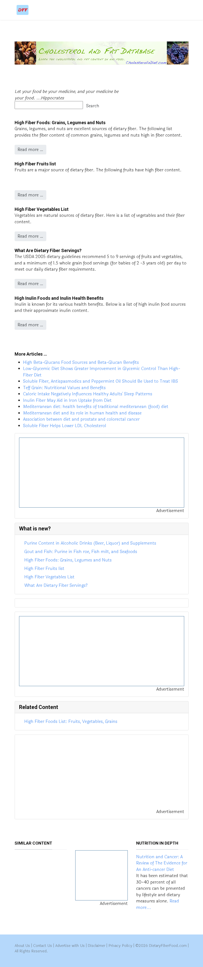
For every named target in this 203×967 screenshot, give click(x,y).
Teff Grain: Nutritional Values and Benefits (64, 387)
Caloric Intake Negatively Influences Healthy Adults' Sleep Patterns (87, 394)
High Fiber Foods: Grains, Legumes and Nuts (60, 122)
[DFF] (22, 10)
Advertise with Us (70, 946)
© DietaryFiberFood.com (161, 946)
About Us (22, 946)
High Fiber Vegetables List (42, 209)
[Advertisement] (101, 472)
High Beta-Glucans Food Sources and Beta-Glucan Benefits (81, 362)
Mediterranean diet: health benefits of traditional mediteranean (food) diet (95, 406)
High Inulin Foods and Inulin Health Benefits (59, 298)
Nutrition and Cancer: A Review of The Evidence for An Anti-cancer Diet (161, 863)
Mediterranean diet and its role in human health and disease (82, 413)
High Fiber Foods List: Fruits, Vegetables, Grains (70, 721)
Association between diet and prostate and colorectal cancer (81, 419)
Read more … (30, 149)
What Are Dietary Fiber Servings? (48, 250)
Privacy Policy (120, 946)
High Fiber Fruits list (35, 163)
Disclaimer (96, 946)
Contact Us (42, 946)
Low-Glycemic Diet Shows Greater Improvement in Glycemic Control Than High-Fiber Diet (101, 371)
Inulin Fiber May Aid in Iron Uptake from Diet (67, 400)
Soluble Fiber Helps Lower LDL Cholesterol (64, 425)
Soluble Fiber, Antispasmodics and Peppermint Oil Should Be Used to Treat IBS (100, 381)
